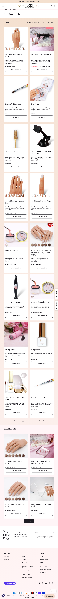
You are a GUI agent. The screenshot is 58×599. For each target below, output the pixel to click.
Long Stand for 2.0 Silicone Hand (41, 506)
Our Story (6, 556)
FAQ (23, 556)
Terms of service (40, 595)
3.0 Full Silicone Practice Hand (14, 55)
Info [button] (23, 553)
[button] (3, 5)
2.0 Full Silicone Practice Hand (14, 462)
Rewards (43, 572)
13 (39, 420)
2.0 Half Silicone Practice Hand (14, 506)
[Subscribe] (53, 533)
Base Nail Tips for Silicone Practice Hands (41, 462)
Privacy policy (31, 595)
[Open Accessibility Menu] (3, 595)
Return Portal (26, 563)
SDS (41, 556)
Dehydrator (35, 350)
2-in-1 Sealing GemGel (13, 302)
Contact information (30, 597)
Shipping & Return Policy (27, 567)
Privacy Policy (26, 574)
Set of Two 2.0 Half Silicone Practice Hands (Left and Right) (41, 253)
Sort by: (29, 22)
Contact (6, 560)
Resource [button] (43, 553)
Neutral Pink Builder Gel (40, 302)
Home (5, 9)
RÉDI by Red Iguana (14, 595)
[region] (29, 1)
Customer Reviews (45, 569)
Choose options (16, 70)
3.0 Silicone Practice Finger (41, 201)
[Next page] (43, 420)
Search (24, 560)
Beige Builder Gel (11, 250)
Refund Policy (26, 571)
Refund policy (23, 595)
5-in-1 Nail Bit (10, 151)
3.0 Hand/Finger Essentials (41, 54)
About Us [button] (7, 553)
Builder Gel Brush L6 (13, 104)
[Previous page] (14, 420)
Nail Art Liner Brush (38, 397)
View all (29, 521)
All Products (13, 9)
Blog (5, 563)
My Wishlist (43, 566)
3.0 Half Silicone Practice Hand (14, 202)
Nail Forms (35, 104)
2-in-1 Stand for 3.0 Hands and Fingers (41, 152)
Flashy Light (9, 350)
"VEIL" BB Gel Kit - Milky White (14, 398)
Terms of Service (27, 577)
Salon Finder (44, 560)
